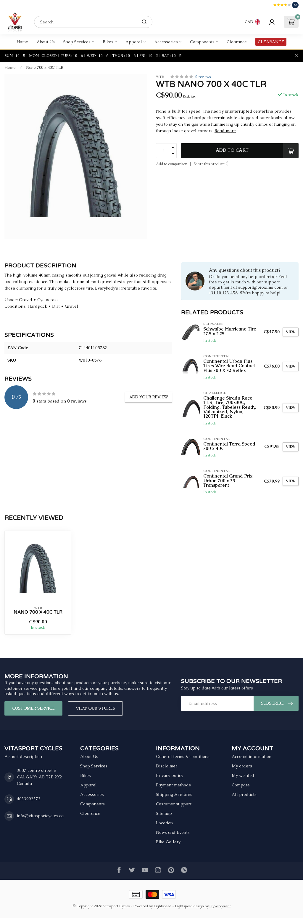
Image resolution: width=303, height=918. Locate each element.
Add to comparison (171, 163)
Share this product (209, 163)
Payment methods (173, 785)
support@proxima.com (260, 287)
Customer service (33, 708)
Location (164, 823)
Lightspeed (162, 906)
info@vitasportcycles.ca (40, 815)
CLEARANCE (271, 41)
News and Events (173, 832)
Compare (241, 785)
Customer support (173, 804)
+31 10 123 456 (223, 293)
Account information (251, 756)
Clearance (237, 41)
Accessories (166, 41)
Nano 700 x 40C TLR (44, 67)
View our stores (95, 708)
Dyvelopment (220, 906)
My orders (242, 766)
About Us (46, 41)
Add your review (148, 397)
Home (22, 41)
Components (202, 41)
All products (244, 794)
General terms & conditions (182, 756)
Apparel (133, 41)
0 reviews (203, 76)
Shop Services (77, 41)
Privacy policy (169, 775)
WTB (160, 76)
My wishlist (243, 775)
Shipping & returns (174, 794)
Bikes (108, 41)
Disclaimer (166, 766)
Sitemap (164, 813)
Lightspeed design (189, 906)
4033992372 (29, 799)
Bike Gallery (168, 841)
